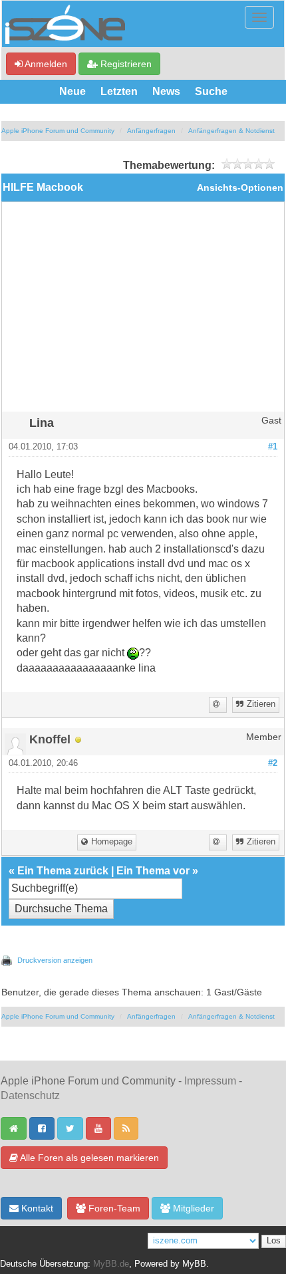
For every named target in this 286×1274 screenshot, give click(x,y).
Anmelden (45, 64)
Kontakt (36, 1208)
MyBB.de (111, 1264)
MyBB (194, 1264)
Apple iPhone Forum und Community (57, 130)
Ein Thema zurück (62, 870)
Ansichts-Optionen (240, 188)
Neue (72, 91)
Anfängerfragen (151, 130)
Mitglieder (192, 1208)
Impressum (210, 1080)
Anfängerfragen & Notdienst (231, 130)
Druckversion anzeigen (54, 960)
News (166, 91)
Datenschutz (30, 1095)
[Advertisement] (143, 312)
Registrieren (125, 64)
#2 (272, 763)
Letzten (119, 91)
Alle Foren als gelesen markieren (88, 1157)
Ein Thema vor (153, 870)
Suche (211, 91)
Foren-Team (113, 1208)
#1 (272, 446)
